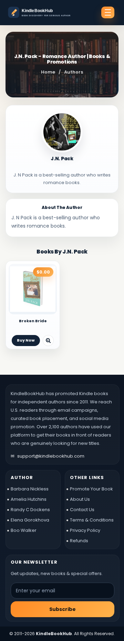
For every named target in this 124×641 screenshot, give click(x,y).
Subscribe (62, 609)
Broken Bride (33, 321)
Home (48, 72)
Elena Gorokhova (30, 520)
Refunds (79, 540)
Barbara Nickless (30, 489)
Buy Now (26, 340)
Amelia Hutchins (28, 499)
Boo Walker (24, 530)
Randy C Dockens (30, 509)
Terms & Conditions (92, 520)
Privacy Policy (85, 530)
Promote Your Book (91, 489)
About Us (80, 499)
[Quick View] (48, 340)
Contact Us (82, 509)
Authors (73, 72)
